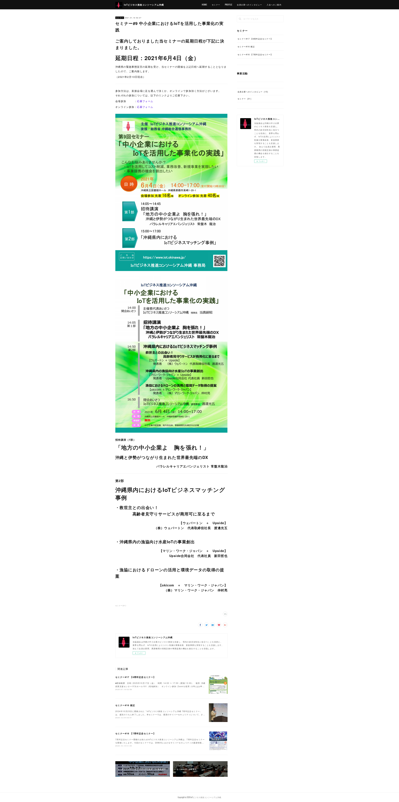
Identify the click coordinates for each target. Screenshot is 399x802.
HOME (204, 4)
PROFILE (228, 4)
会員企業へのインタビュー (249, 4)
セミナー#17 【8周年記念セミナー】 (135, 677)
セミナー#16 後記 (125, 705)
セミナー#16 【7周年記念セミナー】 (135, 733)
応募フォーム (145, 101)
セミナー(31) (120, 605)
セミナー (216, 4)
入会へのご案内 (274, 4)
